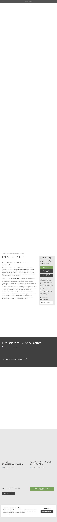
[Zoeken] (52, 1)
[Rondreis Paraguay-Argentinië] (10, 347)
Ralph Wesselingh (11, 488)
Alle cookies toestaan (46, 511)
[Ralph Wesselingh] (14, 476)
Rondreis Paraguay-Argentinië (15, 359)
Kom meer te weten (6, 514)
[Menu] (3, 1)
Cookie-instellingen (47, 508)
